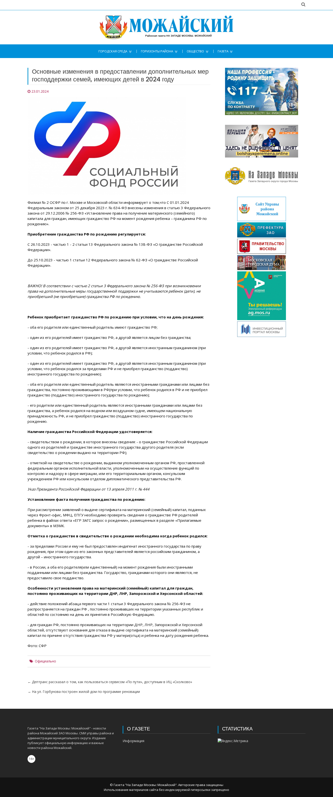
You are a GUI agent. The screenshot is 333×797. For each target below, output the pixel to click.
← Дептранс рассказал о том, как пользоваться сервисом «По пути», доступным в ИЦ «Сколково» (110, 681)
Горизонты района (157, 51)
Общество (195, 51)
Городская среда (112, 51)
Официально (45, 661)
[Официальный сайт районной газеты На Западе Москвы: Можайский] (166, 27)
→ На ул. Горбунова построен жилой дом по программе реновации (84, 691)
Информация (133, 740)
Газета (223, 51)
